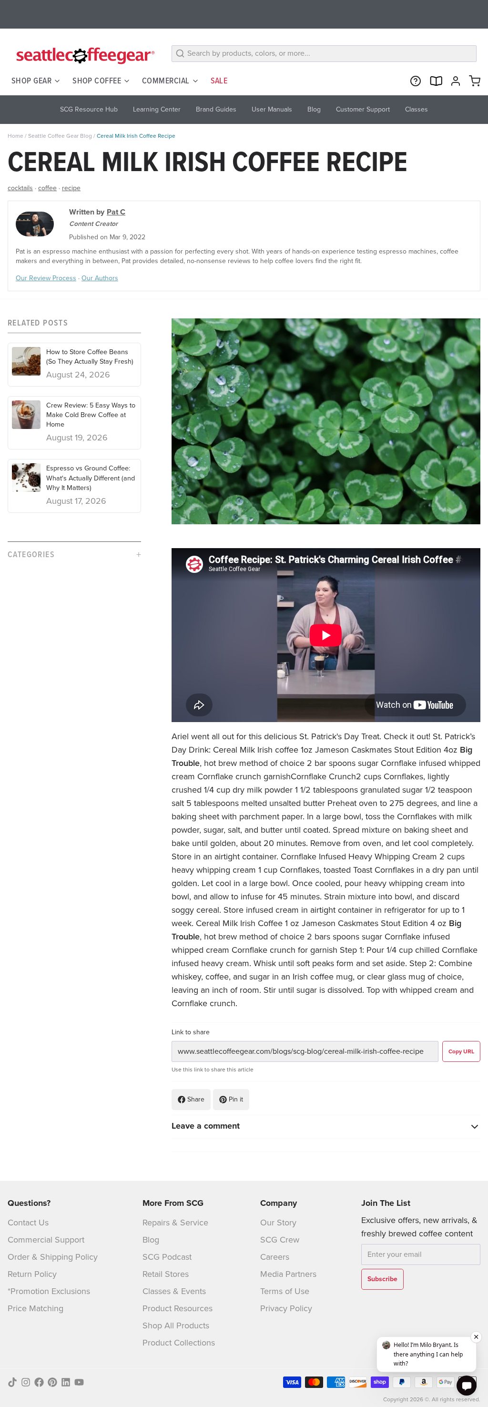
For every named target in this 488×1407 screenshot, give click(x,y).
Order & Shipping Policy (53, 1257)
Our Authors (99, 278)
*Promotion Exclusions (49, 1291)
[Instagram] (25, 1382)
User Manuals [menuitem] (272, 109)
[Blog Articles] (433, 81)
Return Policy (32, 1274)
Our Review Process (46, 278)
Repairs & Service (175, 1222)
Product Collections (178, 1342)
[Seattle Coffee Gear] (84, 55)
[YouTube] (79, 1382)
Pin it (236, 1099)
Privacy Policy (286, 1308)
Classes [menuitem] (416, 109)
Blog (150, 1240)
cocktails (20, 188)
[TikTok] (12, 1382)
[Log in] (453, 81)
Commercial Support (46, 1240)
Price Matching (35, 1308)
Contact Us (28, 1222)
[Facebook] (39, 1382)
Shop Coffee (96, 80)
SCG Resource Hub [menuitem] (89, 109)
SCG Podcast (167, 1257)
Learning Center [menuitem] (157, 109)
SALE (219, 80)
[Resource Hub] (413, 81)
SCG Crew (279, 1240)
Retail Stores (165, 1274)
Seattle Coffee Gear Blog (60, 136)
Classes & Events (174, 1291)
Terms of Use (284, 1291)
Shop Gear (31, 80)
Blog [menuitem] (314, 109)
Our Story (278, 1222)
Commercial (166, 80)
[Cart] (472, 81)
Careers (274, 1257)
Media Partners (288, 1274)
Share (195, 1099)
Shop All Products (175, 1325)
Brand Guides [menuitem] (216, 109)
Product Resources (177, 1308)
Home (15, 136)
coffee (47, 188)
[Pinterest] (52, 1382)
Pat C (116, 211)
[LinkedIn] (66, 1382)
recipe (71, 188)
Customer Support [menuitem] (363, 109)
